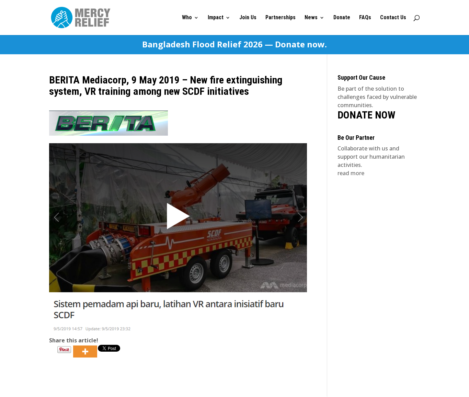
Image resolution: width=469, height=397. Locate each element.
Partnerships (280, 18)
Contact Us (393, 18)
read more (351, 173)
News (311, 18)
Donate (341, 18)
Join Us (247, 18)
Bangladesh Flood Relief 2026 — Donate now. (234, 44)
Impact (216, 18)
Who (187, 18)
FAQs (365, 18)
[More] (85, 351)
